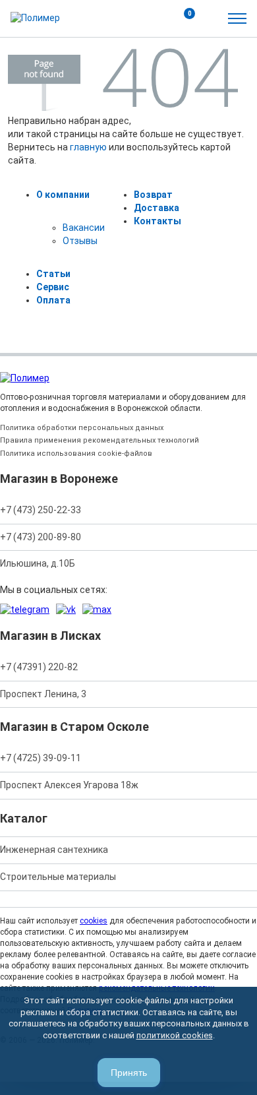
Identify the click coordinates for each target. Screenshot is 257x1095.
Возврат (153, 194)
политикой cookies (174, 1035)
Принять (129, 1072)
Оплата (53, 300)
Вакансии (84, 227)
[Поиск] (154, 18)
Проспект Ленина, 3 (43, 694)
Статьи (53, 273)
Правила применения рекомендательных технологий (99, 440)
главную (88, 147)
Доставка (156, 208)
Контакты (157, 221)
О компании (63, 194)
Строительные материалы (58, 876)
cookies (93, 920)
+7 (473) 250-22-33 (40, 510)
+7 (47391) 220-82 (39, 667)
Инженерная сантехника (54, 849)
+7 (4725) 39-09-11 (40, 758)
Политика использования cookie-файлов (76, 453)
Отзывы (80, 240)
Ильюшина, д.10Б (37, 563)
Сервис (52, 287)
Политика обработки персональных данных (81, 427)
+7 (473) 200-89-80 (40, 537)
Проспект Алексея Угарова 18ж (69, 785)
